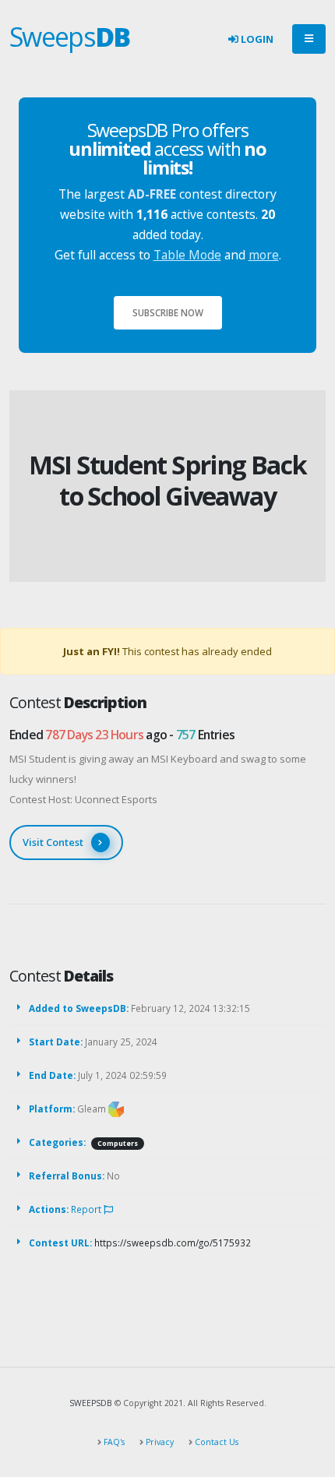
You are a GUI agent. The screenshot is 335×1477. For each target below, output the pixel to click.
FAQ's (113, 1441)
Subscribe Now (167, 312)
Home (139, 440)
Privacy (158, 1441)
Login (255, 39)
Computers (117, 1143)
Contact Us (215, 1441)
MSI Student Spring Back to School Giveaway (168, 480)
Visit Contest (53, 842)
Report (87, 1209)
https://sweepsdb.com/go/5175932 (172, 1242)
